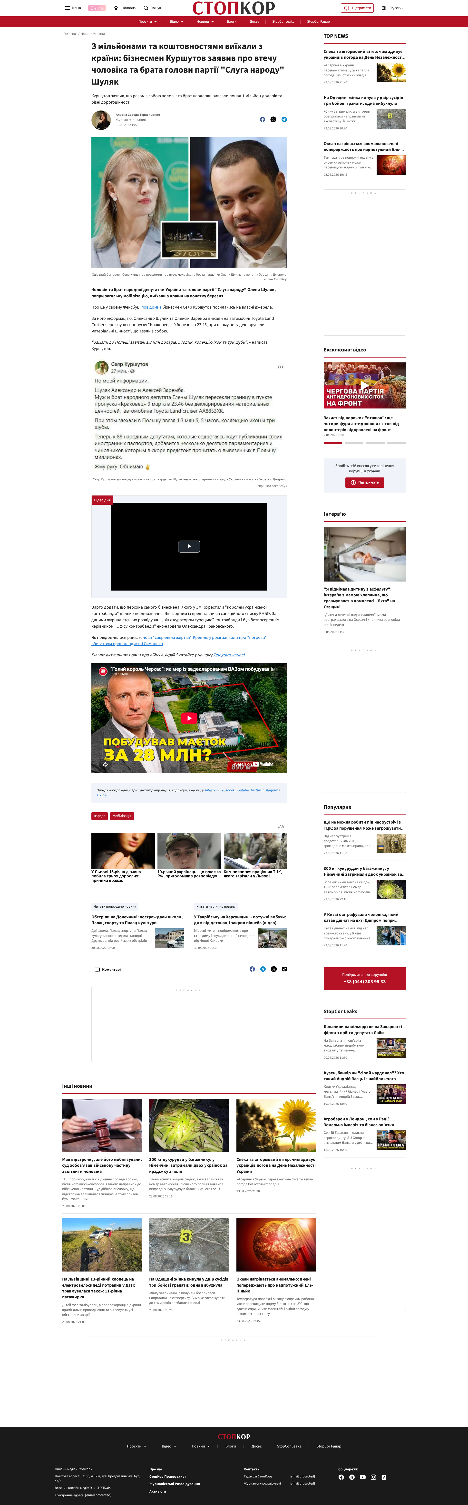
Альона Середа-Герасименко (138, 115)
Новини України (93, 33)
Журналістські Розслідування (174, 1484)
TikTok (101, 795)
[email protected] (98, 1495)
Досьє (254, 21)
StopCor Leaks (283, 21)
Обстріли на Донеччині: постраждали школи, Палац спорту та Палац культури (137, 920)
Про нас (156, 1469)
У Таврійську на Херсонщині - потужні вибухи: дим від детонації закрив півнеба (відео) (240, 920)
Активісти (157, 1491)
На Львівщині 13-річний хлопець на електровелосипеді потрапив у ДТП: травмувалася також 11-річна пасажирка (98, 1288)
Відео (174, 21)
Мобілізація (122, 815)
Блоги (231, 21)
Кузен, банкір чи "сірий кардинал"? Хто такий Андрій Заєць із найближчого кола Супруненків (364, 1079)
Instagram (270, 790)
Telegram (211, 790)
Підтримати (361, 7)
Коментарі (111, 969)
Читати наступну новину (215, 906)
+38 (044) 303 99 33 (365, 982)
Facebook (227, 790)
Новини (203, 21)
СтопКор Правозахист (167, 1476)
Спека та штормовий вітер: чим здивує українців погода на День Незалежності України (276, 1165)
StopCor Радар (318, 21)
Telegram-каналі (228, 655)
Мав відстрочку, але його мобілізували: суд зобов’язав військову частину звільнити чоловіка (102, 1165)
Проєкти (145, 21)
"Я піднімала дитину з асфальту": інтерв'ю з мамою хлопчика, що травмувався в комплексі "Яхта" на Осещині (359, 598)
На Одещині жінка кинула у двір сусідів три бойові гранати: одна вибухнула (189, 1282)
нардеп (99, 815)
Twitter (255, 790)
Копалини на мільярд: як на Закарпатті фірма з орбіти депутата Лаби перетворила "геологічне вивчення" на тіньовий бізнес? (363, 1036)
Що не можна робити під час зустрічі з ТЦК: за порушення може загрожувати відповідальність (362, 828)
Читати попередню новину (115, 906)
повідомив (151, 307)
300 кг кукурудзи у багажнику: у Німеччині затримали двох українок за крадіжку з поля (188, 1165)
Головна (69, 33)
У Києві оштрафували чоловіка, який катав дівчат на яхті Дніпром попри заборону (361, 921)
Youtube (242, 790)
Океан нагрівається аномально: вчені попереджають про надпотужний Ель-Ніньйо (274, 1285)
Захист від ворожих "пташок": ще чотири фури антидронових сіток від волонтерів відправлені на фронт (361, 424)
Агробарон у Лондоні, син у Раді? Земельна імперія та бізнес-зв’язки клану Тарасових (359, 1125)
